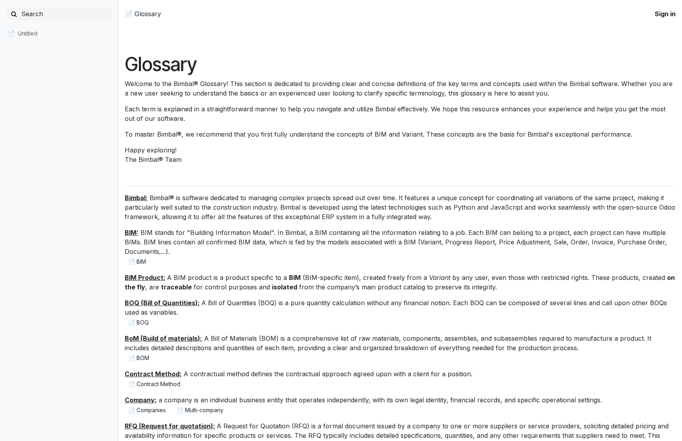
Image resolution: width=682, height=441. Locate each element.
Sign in (665, 14)
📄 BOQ (138, 322)
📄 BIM (137, 261)
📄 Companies (147, 410)
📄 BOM (138, 358)
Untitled (27, 33)
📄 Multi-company (200, 410)
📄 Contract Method (154, 384)
